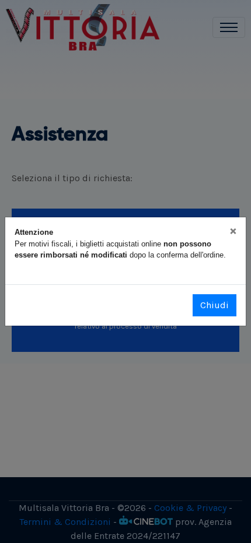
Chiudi (214, 305)
